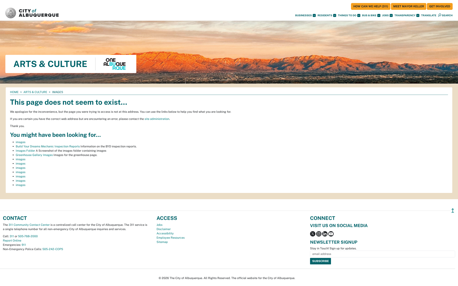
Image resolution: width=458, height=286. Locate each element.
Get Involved (439, 6)
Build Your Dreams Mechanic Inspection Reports (48, 146)
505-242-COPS (52, 249)
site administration (157, 119)
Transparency (404, 15)
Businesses (303, 15)
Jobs (385, 15)
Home (14, 92)
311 (12, 236)
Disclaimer (164, 229)
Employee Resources (171, 237)
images (20, 142)
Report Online (12, 240)
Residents (325, 15)
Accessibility (165, 233)
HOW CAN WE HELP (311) (370, 6)
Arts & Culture (35, 92)
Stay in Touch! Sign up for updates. (333, 248)
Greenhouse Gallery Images (34, 155)
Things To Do (347, 15)
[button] (428, 15)
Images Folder (25, 150)
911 (24, 245)
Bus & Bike (369, 15)
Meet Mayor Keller (408, 6)
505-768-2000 (28, 236)
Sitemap (162, 242)
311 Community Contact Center (29, 225)
